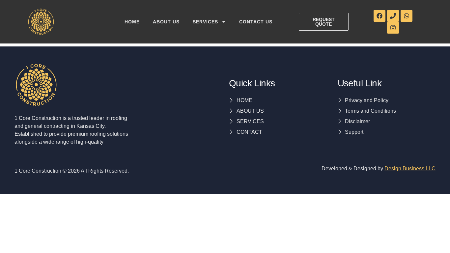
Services (205, 21)
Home (132, 21)
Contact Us (255, 21)
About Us (166, 21)
